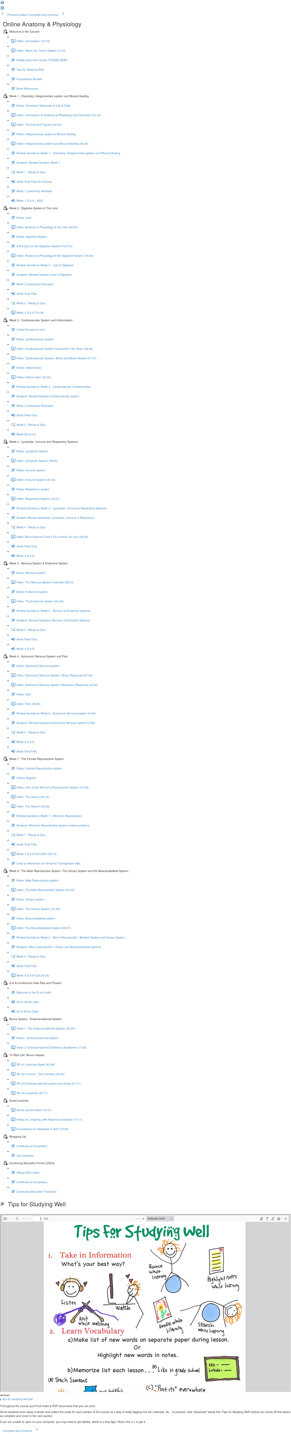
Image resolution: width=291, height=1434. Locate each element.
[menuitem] (2, 9)
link (133, 1422)
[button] (2, 4)
